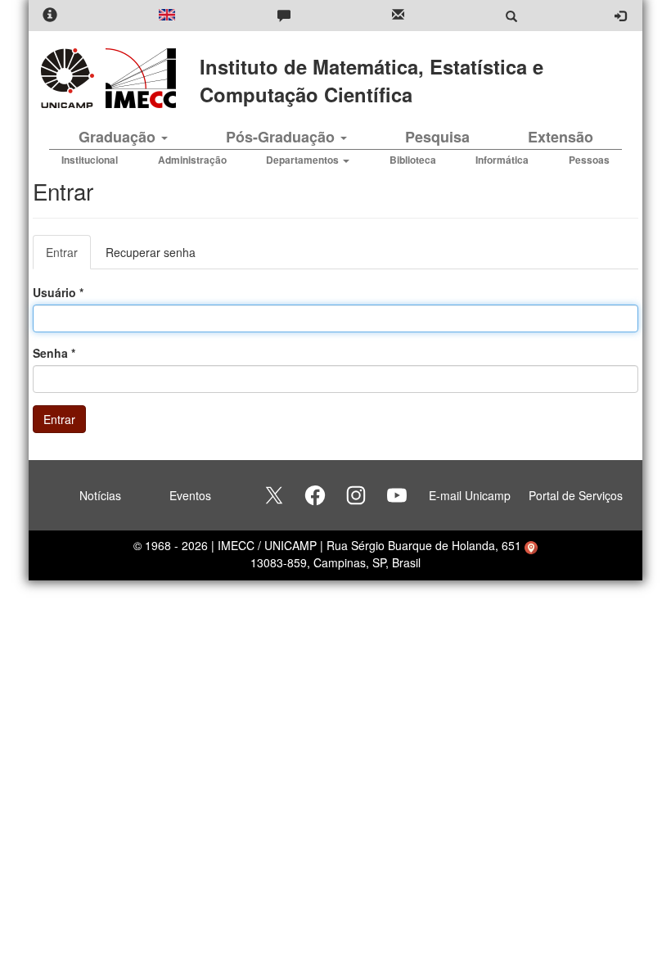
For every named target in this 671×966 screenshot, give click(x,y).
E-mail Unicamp (470, 495)
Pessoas (589, 159)
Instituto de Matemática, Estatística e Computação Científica (371, 80)
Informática (502, 159)
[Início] (138, 78)
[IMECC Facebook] (315, 495)
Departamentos (303, 159)
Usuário (58, 292)
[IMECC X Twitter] (274, 495)
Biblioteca (413, 159)
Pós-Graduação (282, 136)
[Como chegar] (531, 545)
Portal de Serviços (576, 495)
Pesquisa (437, 136)
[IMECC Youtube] (397, 495)
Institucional (89, 159)
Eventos (190, 495)
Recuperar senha (151, 252)
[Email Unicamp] (398, 15)
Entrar (68, 256)
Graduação (119, 136)
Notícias (100, 495)
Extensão (560, 136)
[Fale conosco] (284, 16)
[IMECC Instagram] (356, 495)
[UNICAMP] (70, 78)
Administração (192, 159)
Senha (54, 353)
